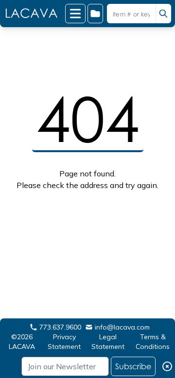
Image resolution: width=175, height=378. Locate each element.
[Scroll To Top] (156, 340)
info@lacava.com (122, 327)
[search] (163, 13)
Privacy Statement (64, 341)
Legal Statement (107, 341)
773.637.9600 (60, 327)
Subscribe (133, 366)
